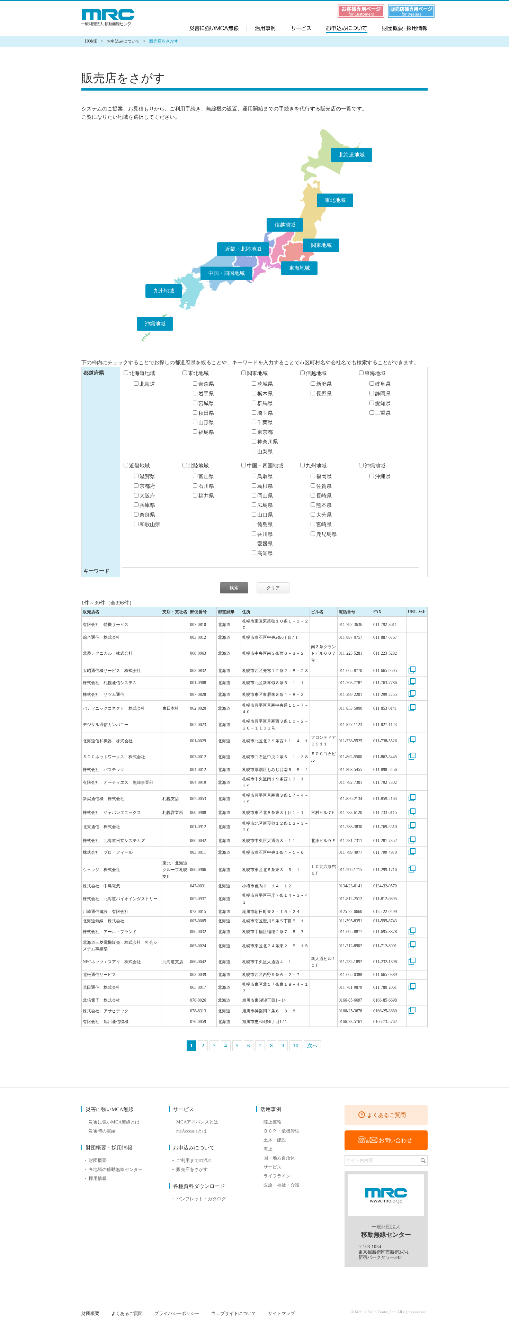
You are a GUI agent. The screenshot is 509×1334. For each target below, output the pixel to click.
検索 (423, 1160)
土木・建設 (275, 1140)
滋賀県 (147, 476)
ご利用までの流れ (194, 1160)
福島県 (206, 432)
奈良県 (147, 515)
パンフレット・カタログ (201, 1198)
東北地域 (335, 200)
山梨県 (265, 451)
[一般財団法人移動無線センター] (109, 17)
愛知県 (383, 403)
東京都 (265, 432)
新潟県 (324, 384)
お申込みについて (346, 27)
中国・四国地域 (226, 273)
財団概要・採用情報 (400, 27)
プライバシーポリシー (176, 1313)
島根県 (265, 486)
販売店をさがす (192, 1169)
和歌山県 (150, 524)
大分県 (324, 515)
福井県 (206, 496)
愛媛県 (265, 543)
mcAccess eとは (191, 1131)
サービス (301, 27)
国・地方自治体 (279, 1158)
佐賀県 (324, 486)
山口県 (265, 515)
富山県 (206, 476)
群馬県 (265, 403)
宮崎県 (324, 524)
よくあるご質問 (386, 1115)
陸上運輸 (273, 1122)
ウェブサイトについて (233, 1313)
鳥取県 (265, 476)
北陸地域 (198, 465)
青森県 (206, 384)
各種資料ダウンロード (199, 1186)
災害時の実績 (102, 1131)
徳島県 (265, 524)
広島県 (265, 505)
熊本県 (324, 505)
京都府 (147, 486)
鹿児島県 (326, 534)
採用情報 (98, 1178)
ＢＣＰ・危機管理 (282, 1131)
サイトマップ (281, 1313)
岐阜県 (383, 384)
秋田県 (206, 413)
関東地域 (321, 245)
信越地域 (285, 224)
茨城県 (265, 384)
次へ (312, 1045)
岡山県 (265, 496)
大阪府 (147, 496)
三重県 (383, 413)
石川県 (206, 486)
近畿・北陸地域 (243, 249)
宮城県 (206, 403)
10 (295, 1045)
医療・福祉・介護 (282, 1185)
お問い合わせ (395, 1140)
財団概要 (98, 1160)
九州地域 (163, 291)
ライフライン (277, 1176)
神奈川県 (267, 442)
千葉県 (265, 422)
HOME (91, 41)
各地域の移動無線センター (116, 1169)
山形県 (206, 422)
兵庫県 (147, 505)
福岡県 (324, 476)
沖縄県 (383, 476)
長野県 (324, 393)
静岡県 (383, 393)
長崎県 (324, 496)
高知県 (265, 553)
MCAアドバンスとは (197, 1122)
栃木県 (265, 393)
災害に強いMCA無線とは (114, 1122)
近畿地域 (139, 465)
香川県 (265, 534)
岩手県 (206, 393)
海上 (268, 1149)
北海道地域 (352, 155)
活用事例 (265, 27)
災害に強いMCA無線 (218, 27)
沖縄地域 (155, 323)
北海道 (147, 384)
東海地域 (299, 268)
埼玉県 (265, 413)
